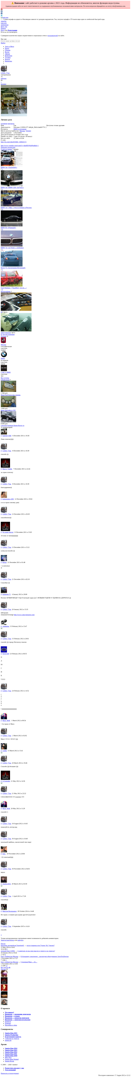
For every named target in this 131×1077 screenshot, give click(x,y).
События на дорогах (12, 1038)
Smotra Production (11, 1035)
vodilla (4, 751)
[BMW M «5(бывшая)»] (12, 226)
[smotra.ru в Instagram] (4, 17)
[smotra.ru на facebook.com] (1, 13)
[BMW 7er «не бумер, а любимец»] (12, 246)
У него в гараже (6, 149)
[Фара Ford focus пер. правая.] (8, 391)
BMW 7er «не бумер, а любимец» (12, 248)
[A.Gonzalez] (5, 779)
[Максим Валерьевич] (4, 909)
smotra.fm (8, 1040)
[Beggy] (4, 560)
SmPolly (5, 436)
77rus (8, 73)
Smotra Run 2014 (11, 1048)
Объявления (5, 380)
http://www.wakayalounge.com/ (24, 615)
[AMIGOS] (4, 997)
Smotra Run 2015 (11, 1033)
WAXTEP (5, 654)
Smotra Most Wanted (12, 1059)
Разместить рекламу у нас (14, 1068)
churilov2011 (6, 884)
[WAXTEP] (4, 652)
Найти (3, 43)
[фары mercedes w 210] (8, 406)
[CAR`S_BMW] (4, 370)
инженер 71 (6, 594)
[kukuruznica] (4, 497)
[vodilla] (4, 749)
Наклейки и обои (11, 1025)
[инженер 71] (4, 592)
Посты (3, 944)
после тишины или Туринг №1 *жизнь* (41, 945)
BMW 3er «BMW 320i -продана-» (12, 187)
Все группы (5, 378)
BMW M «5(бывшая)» (8, 228)
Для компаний (10, 1070)
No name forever (7, 532)
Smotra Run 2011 (11, 1054)
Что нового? (9, 1012)
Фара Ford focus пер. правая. (11, 395)
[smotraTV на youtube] (1, 9)
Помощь (8, 1023)
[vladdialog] (4, 624)
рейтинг (4, 78)
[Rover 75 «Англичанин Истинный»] (12, 266)
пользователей (53, 35)
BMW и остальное (20, 129)
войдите (20, 940)
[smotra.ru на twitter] (1, 15)
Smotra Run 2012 (11, 1052)
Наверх (3, 28)
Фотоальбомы (6, 291)
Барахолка (8, 61)
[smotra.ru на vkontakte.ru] (1, 11)
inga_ (4, 854)
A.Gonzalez (6, 781)
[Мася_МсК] (4, 719)
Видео (7, 52)
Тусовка (8, 57)
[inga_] (4, 852)
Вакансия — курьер (12, 1016)
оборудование (6, 333)
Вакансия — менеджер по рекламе (17, 1020)
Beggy (4, 562)
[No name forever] (5, 530)
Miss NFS (8, 1057)
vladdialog (5, 626)
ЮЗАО (28, 131)
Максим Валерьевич (9, 911)
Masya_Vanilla (7, 469)
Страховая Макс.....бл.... (29, 962)
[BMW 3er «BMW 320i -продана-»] (12, 186)
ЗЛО (12, 499)
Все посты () (5, 967)
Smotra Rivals (9, 1061)
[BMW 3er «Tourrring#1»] (12, 165)
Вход (2, 30)
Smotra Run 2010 (11, 1056)
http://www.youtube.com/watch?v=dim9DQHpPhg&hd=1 (20, 145)
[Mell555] (4, 976)
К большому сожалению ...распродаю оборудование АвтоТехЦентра (45, 956)
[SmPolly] (4, 434)
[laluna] (4, 990)
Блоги (7, 48)
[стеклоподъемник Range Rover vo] (8, 422)
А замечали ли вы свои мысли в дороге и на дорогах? (36, 951)
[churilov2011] (4, 882)
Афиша (7, 54)
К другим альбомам (8, 334)
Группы (3, 336)
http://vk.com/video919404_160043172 (13, 142)
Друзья (3, 969)
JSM (9, 436)
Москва (22, 131)
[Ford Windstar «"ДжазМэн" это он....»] (12, 286)
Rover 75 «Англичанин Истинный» (13, 268)
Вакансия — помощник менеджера (18, 1014)
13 (6, 966)
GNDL (3, 73)
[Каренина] (4, 1004)
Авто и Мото (9, 46)
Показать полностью (8, 147)
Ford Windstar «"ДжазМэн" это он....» (14, 288)
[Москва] (3, 343)
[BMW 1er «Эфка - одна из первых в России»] (12, 206)
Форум (7, 59)
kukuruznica (6, 499)
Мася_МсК (6, 720)
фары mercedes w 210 (8, 410)
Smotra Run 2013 (11, 1050)
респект (3, 84)
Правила (8, 1021)
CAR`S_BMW (6, 372)
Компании (8, 56)
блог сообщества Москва (9, 956)
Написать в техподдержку (10, 1073)
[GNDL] (4, 71)
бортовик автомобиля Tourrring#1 (12, 945)
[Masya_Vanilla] (5, 467)
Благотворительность (13, 1037)
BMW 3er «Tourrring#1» (9, 167)
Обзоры (7, 50)
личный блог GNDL (8, 951)
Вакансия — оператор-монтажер (17, 1018)
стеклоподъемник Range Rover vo (12, 425)
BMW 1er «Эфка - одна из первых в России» (16, 207)
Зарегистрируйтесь (7, 940)
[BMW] (4, 357)
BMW (3, 358)
